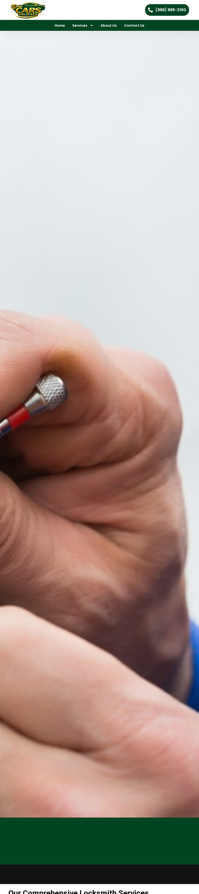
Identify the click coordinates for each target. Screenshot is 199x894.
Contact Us (134, 25)
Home (60, 25)
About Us (108, 25)
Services (79, 25)
